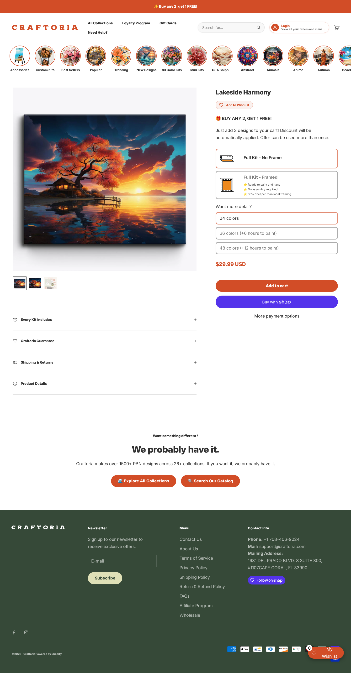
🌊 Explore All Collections (143, 481)
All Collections (100, 23)
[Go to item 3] (50, 283)
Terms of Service (196, 558)
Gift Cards (168, 23)
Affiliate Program (196, 605)
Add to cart (277, 285)
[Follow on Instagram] (26, 632)
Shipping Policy (195, 577)
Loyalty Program (136, 23)
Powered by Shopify (49, 654)
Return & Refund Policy (202, 586)
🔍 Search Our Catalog (210, 481)
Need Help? (97, 32)
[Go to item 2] (35, 283)
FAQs (185, 596)
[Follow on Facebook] (13, 632)
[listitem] (20, 59)
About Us (189, 548)
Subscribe (105, 578)
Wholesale (190, 615)
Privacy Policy (193, 567)
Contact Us (191, 539)
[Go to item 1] (20, 283)
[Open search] (258, 27)
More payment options (276, 315)
